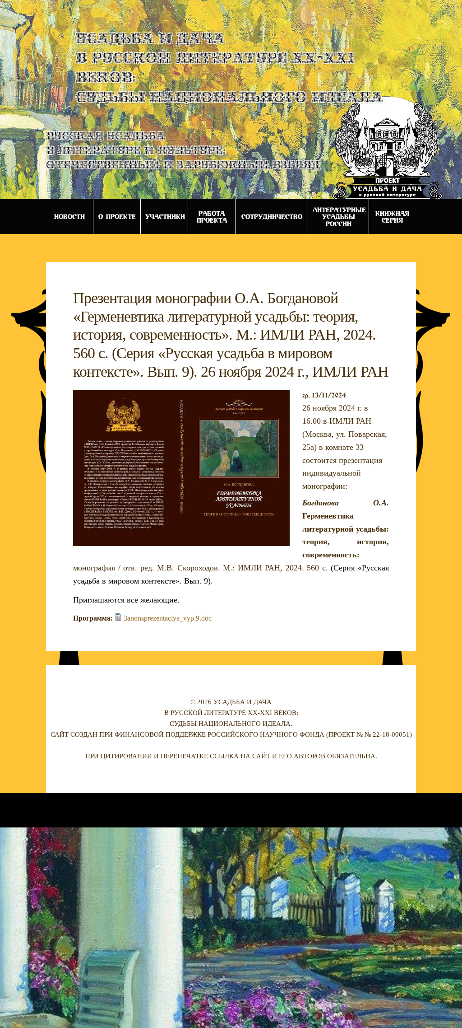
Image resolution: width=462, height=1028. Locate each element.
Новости (69, 216)
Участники (165, 216)
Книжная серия (392, 217)
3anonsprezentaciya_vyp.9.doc (168, 618)
